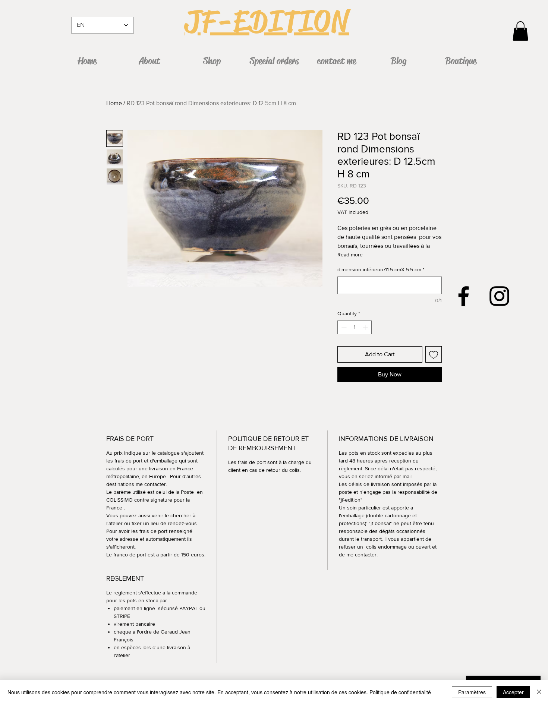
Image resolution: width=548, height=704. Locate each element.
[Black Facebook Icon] (463, 296)
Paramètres (472, 692)
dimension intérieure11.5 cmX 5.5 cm (381, 269)
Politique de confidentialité (400, 692)
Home (114, 103)
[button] (520, 31)
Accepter (513, 692)
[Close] (539, 692)
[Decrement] (343, 327)
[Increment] (366, 327)
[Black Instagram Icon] (499, 296)
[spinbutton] (354, 327)
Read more (350, 255)
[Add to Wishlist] (433, 354)
